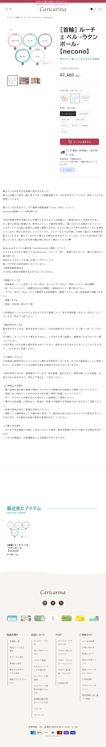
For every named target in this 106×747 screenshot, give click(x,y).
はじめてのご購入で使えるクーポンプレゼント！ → (53, 1)
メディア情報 (40, 660)
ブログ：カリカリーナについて (65, 662)
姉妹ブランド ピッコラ (18, 681)
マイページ (39, 715)
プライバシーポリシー (89, 687)
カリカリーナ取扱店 (41, 678)
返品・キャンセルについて (89, 671)
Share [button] (69, 169)
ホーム (9, 17)
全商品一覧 (15, 641)
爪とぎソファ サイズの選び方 (41, 668)
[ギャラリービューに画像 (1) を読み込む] (13, 81)
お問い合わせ (88, 647)
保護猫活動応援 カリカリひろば (41, 701)
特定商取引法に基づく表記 (90, 697)
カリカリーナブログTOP (65, 642)
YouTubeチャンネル (41, 652)
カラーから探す (17, 657)
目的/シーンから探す (17, 649)
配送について (88, 653)
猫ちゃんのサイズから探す (17, 671)
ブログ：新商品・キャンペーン (65, 673)
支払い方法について (89, 661)
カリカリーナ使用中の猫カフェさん (41, 689)
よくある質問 (88, 641)
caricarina (56, 736)
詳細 (71, 154)
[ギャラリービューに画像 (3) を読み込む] (36, 81)
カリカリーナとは (41, 642)
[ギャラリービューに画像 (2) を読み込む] (24, 81)
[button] (6, 9)
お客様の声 (63, 683)
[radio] (64, 98)
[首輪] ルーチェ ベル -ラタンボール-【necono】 (34, 17)
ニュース (38, 708)
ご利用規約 (87, 679)
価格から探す (16, 663)
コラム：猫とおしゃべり (65, 652)
